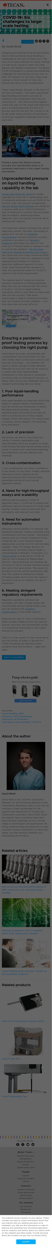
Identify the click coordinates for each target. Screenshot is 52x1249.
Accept (26, 1242)
